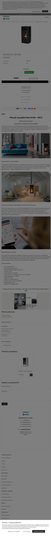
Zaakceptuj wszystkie (38, 531)
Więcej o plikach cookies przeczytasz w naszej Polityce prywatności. (16, 528)
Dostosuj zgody (26, 531)
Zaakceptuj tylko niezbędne (14, 531)
